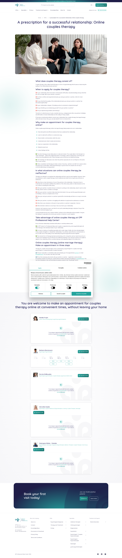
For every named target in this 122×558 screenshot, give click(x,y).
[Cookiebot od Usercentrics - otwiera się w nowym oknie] (85, 263)
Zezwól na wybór (61, 293)
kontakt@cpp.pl (39, 254)
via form (76, 253)
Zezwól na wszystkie (81, 293)
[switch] (53, 288)
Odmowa (40, 293)
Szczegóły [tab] (61, 267)
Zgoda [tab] (39, 268)
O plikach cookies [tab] (82, 267)
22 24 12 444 (63, 334)
